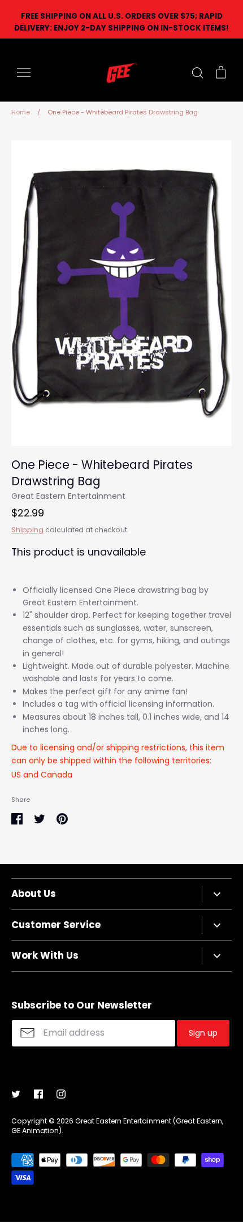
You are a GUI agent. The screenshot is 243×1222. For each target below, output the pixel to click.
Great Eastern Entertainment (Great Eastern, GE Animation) (117, 1125)
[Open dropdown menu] (217, 894)
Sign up (203, 1033)
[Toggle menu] (23, 72)
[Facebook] (38, 1094)
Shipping (27, 530)
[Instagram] (61, 1094)
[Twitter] (16, 1094)
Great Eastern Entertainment (68, 496)
